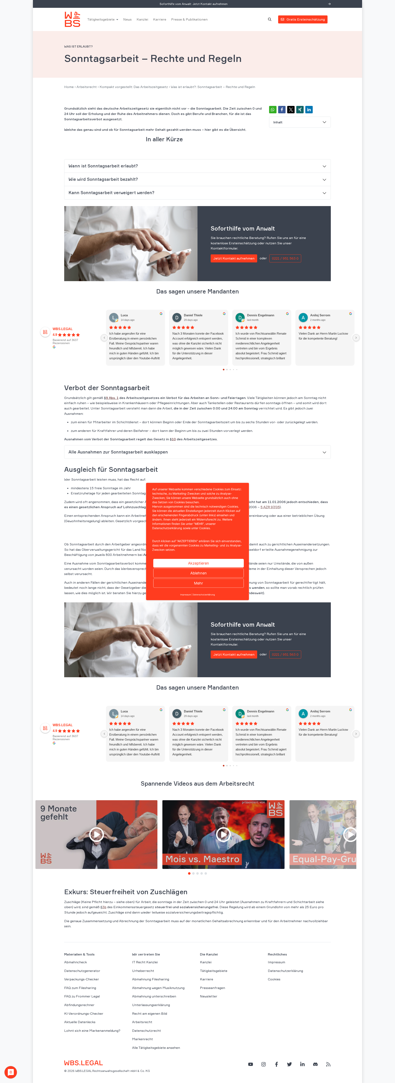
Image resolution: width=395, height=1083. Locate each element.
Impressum (276, 962)
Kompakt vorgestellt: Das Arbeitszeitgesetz (134, 87)
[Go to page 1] (227, 369)
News (127, 19)
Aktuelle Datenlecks (79, 1022)
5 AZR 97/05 (270, 507)
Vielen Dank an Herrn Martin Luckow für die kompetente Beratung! (323, 336)
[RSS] (328, 1064)
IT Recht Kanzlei (145, 962)
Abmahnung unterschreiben (154, 996)
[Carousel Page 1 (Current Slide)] (189, 873)
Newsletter (208, 996)
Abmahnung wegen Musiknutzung (158, 988)
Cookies (274, 979)
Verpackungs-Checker (81, 979)
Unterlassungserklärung (151, 1005)
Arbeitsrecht (87, 87)
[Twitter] (289, 1064)
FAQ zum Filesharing (80, 988)
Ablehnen (198, 573)
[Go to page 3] (233, 369)
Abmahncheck (75, 962)
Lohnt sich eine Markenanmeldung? (92, 1031)
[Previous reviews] (104, 337)
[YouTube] (250, 1064)
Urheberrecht (143, 970)
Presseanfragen (212, 988)
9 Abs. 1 (112, 398)
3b (104, 907)
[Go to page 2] (230, 369)
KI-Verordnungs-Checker (83, 1013)
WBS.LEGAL (63, 329)
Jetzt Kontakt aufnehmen (233, 258)
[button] (272, 109)
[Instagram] (263, 1064)
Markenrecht (142, 1039)
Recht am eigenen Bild (149, 1013)
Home (69, 87)
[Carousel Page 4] (201, 873)
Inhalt (277, 122)
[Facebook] (276, 1064)
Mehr (198, 583)
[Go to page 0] (223, 369)
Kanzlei (142, 19)
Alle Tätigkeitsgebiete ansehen (156, 1048)
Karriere (159, 19)
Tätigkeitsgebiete (101, 19)
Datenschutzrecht (146, 1031)
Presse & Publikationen (189, 19)
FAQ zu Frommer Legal (82, 996)
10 (174, 439)
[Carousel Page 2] (193, 873)
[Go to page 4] (236, 369)
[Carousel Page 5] (205, 873)
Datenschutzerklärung (285, 970)
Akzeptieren (198, 563)
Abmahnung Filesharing (150, 979)
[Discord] (315, 1064)
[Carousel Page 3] (197, 873)
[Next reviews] (356, 337)
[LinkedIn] (302, 1064)
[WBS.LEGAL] (72, 19)
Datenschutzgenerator (82, 970)
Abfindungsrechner (79, 1005)
